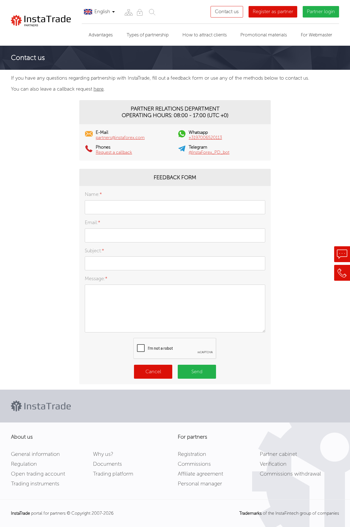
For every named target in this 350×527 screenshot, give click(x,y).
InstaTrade (20, 513)
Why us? (103, 454)
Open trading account (38, 473)
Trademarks (250, 513)
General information (35, 454)
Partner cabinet (278, 454)
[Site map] (128, 12)
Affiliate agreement (200, 473)
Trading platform (113, 473)
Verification (273, 464)
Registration (192, 454)
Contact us (227, 11)
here (99, 89)
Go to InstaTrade (39, 33)
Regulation (24, 464)
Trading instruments (35, 483)
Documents (107, 464)
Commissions (194, 464)
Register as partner (273, 11)
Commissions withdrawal (290, 473)
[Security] (139, 12)
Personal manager (200, 483)
